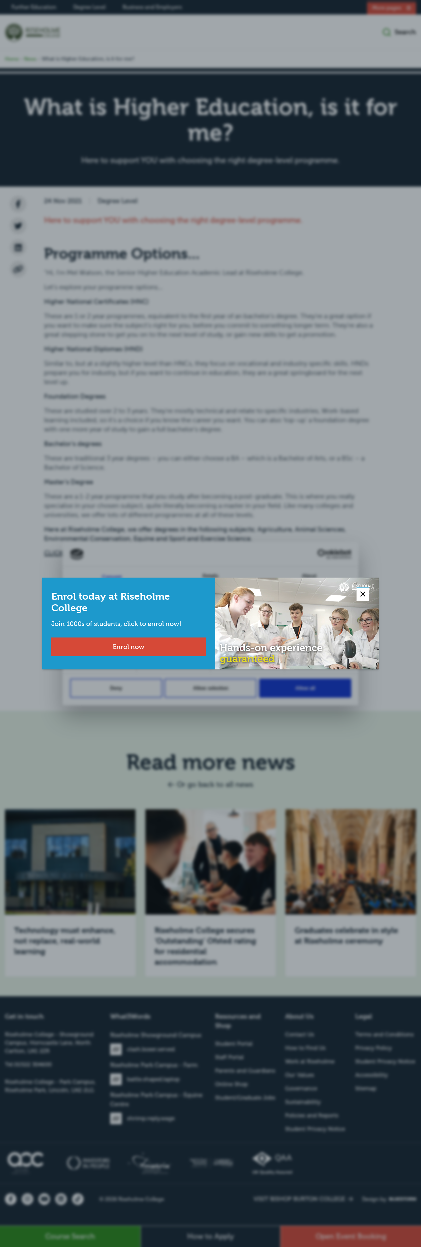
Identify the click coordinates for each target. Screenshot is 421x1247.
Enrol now (128, 647)
